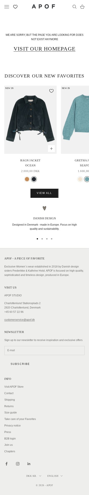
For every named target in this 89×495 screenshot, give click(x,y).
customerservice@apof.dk (19, 319)
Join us (8, 444)
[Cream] (80, 179)
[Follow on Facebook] (6, 464)
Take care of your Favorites (20, 419)
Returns (9, 406)
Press (7, 432)
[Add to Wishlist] (51, 91)
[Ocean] (34, 179)
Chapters (9, 451)
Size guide (10, 412)
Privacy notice (12, 425)
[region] (44, 218)
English (53, 476)
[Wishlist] (15, 7)
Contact (8, 393)
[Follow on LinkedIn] (29, 464)
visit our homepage (44, 49)
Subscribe (20, 364)
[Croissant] (27, 179)
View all (44, 193)
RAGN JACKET (30, 163)
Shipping (9, 399)
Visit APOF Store (14, 386)
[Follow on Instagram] (18, 464)
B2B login (10, 438)
